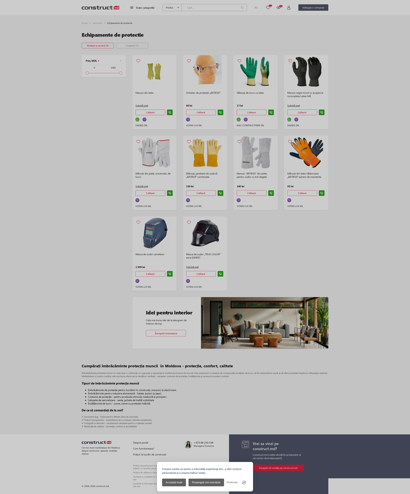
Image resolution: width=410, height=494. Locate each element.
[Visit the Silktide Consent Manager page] (244, 482)
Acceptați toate (174, 482)
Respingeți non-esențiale (206, 482)
